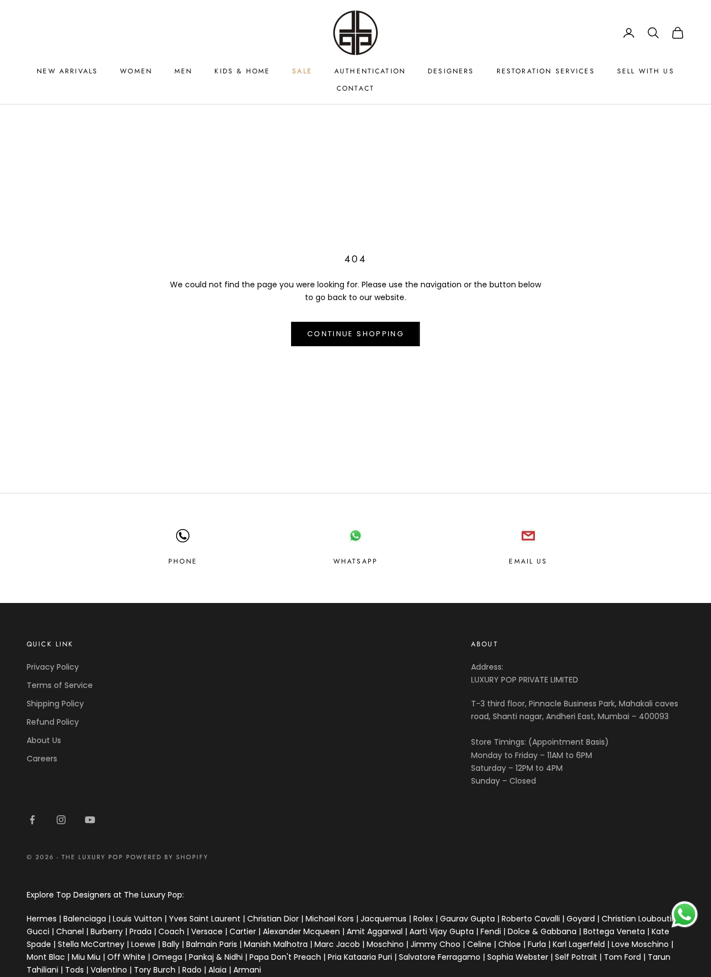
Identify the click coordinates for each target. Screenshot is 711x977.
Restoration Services (546, 71)
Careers (42, 758)
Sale (302, 71)
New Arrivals (67, 71)
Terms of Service (60, 685)
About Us (44, 740)
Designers (451, 71)
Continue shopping (355, 333)
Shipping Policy (55, 703)
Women (136, 71)
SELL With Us (645, 71)
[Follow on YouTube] (90, 819)
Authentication (369, 71)
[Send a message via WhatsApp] (684, 914)
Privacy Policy (53, 666)
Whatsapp (355, 561)
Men (183, 71)
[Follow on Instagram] (61, 819)
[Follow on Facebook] (32, 819)
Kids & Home (242, 71)
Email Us (528, 561)
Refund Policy (53, 721)
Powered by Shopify (167, 857)
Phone (182, 561)
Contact (355, 88)
